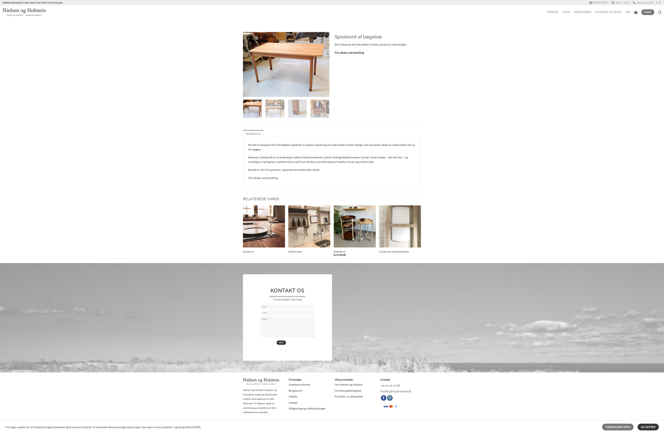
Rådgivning (582, 12)
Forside (553, 12)
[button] (636, 12)
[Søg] (659, 12)
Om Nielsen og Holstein (349, 384)
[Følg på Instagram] (660, 3)
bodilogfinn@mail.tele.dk (395, 391)
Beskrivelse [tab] (253, 134)
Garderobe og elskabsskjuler (394, 251)
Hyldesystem (295, 251)
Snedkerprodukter (300, 384)
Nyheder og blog (608, 12)
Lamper (293, 402)
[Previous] (249, 64)
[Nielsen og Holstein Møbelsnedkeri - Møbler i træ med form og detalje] (24, 12)
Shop (566, 12)
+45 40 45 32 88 (390, 385)
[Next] (323, 64)
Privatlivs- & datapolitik (349, 396)
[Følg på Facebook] (656, 3)
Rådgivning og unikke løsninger (307, 408)
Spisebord (248, 251)
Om (628, 12)
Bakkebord (339, 251)
